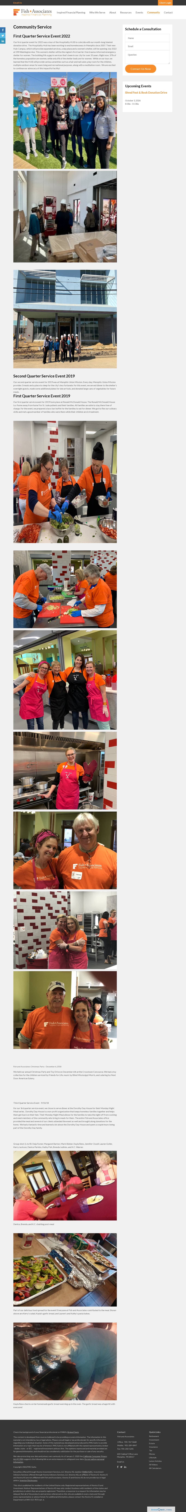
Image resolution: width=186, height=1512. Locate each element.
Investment (154, 1440)
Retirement (154, 1436)
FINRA (85, 1472)
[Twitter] (121, 1467)
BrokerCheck (73, 1432)
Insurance (153, 1447)
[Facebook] (117, 1467)
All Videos (153, 1464)
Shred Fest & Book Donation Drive (146, 92)
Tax (150, 1450)
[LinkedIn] (125, 1467)
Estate (152, 1443)
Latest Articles (155, 1461)
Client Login (165, 2)
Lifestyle (152, 1457)
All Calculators (155, 1468)
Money (152, 1454)
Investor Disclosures (28, 1480)
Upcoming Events (138, 86)
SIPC (90, 1472)
